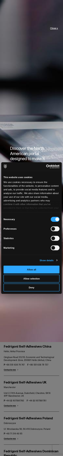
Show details (47, 260)
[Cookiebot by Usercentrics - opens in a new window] (46, 166)
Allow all (31, 269)
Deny (31, 287)
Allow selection (31, 278)
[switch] (55, 228)
